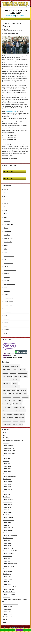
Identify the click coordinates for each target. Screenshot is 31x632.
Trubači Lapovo (7, 510)
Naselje (6, 245)
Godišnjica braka (7, 369)
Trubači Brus (6, 463)
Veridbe (6, 322)
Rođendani (7, 277)
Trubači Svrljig (7, 574)
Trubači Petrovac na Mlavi (10, 535)
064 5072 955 (21, 627)
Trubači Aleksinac (8, 445)
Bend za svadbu (15, 366)
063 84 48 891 (10, 16)
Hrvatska (6, 214)
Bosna (5, 200)
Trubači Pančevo (7, 533)
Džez (5, 207)
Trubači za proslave (19, 407)
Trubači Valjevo (7, 584)
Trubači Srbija (7, 558)
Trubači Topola (7, 576)
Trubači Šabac (7, 545)
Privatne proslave (8, 263)
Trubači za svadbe (20, 411)
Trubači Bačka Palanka (9, 450)
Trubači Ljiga (6, 515)
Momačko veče (8, 242)
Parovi (17, 380)
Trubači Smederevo (8, 548)
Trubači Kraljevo (7, 502)
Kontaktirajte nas (7, 438)
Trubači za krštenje (7, 407)
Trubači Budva (7, 466)
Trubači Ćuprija (7, 471)
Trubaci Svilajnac (7, 571)
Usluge (5, 619)
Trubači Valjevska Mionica (10, 587)
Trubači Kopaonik (7, 494)
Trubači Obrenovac (8, 530)
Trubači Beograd (7, 397)
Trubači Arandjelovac (8, 448)
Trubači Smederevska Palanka (11, 551)
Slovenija (6, 280)
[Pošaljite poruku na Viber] (9, 349)
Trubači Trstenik (7, 579)
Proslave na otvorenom (10, 270)
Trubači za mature (8, 301)
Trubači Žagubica (7, 606)
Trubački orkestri (8, 305)
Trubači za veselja (19, 417)
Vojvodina (6, 329)
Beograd (6, 193)
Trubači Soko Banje (8, 553)
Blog (4, 432)
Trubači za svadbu (7, 414)
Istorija (5, 217)
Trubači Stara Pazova (8, 566)
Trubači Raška (7, 540)
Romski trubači (6, 390)
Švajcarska (7, 291)
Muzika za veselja (7, 376)
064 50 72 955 (20, 16)
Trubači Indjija (7, 479)
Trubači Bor (6, 461)
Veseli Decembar (7, 424)
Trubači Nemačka (8, 298)
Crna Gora (6, 203)
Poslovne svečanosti (9, 256)
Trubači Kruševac (7, 504)
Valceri (5, 315)
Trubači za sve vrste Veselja (10, 604)
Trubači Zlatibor (7, 612)
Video (5, 326)
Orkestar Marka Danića (8, 380)
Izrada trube (7, 221)
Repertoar (6, 273)
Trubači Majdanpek (8, 517)
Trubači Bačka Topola (9, 453)
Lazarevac (5, 373)
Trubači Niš (6, 525)
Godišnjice (6, 210)
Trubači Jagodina (7, 481)
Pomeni (6, 252)
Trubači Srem (6, 561)
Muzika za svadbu (22, 373)
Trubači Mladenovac (8, 520)
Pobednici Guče (7, 383)
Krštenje (6, 228)
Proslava (15, 383)
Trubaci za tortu (17, 393)
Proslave (6, 266)
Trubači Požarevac (8, 538)
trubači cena (25, 397)
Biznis (5, 196)
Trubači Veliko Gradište (9, 592)
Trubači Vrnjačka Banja (9, 594)
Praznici (6, 259)
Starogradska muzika (9, 284)
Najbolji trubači (17, 376)
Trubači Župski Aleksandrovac (11, 617)
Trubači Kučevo (7, 507)
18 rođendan (6, 366)
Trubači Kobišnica (8, 492)
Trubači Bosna (16, 397)
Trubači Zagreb (17, 404)
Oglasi (5, 249)
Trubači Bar (6, 456)
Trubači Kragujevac (8, 499)
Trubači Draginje (7, 474)
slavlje (13, 390)
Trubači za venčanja (19, 414)
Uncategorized (7, 312)
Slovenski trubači (21, 390)
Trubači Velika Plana (8, 589)
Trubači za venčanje (8, 417)
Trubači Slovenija (7, 404)
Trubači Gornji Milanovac (9, 476)
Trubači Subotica (7, 569)
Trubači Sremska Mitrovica (10, 563)
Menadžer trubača (8, 238)
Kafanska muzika (8, 224)
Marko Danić (7, 235)
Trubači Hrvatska (7, 400)
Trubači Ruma (7, 543)
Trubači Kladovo (7, 489)
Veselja (15, 424)
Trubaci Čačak (7, 468)
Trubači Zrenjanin (7, 614)
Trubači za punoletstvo (8, 411)
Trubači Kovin (6, 497)
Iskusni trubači (21, 369)
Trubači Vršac (6, 597)
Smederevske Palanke (10, 111)
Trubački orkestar (7, 421)
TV (4, 308)
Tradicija (6, 294)
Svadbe (6, 287)
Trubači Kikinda (7, 486)
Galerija (5, 435)
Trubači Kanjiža (7, 484)
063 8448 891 (14, 627)
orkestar (25, 376)
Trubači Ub (6, 581)
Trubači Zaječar (7, 609)
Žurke (5, 333)
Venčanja (6, 319)
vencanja (15, 421)
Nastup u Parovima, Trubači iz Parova (13, 440)
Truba (9, 393)
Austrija (6, 189)
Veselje (21, 424)
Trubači (25, 393)
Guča (14, 369)
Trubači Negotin (7, 522)
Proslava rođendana (8, 387)
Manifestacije (7, 231)
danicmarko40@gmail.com (14, 357)
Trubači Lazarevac (8, 512)
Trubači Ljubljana (17, 400)
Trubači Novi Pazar (8, 527)
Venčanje (22, 421)
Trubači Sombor (7, 556)
